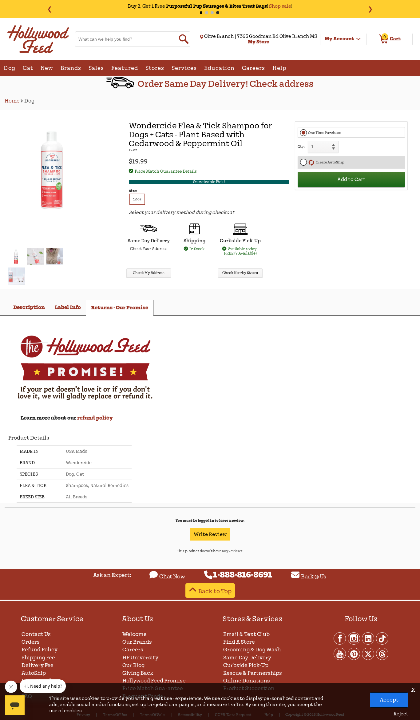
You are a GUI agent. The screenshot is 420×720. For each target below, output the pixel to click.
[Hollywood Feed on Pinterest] (354, 653)
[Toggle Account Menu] (358, 39)
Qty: (301, 147)
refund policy (95, 418)
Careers (132, 650)
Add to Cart (351, 179)
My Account (339, 39)
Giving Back (137, 673)
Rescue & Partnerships (252, 673)
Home (12, 101)
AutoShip (34, 673)
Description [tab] (29, 307)
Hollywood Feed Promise (154, 681)
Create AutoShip (329, 162)
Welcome (134, 634)
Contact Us (36, 634)
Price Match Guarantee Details (166, 171)
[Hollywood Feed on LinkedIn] (368, 638)
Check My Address (148, 273)
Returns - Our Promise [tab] (119, 307)
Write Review (210, 534)
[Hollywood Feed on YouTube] (340, 653)
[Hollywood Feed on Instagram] (354, 638)
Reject (401, 714)
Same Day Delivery (247, 658)
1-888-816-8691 (242, 575)
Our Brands (137, 642)
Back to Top (215, 591)
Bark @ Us (313, 576)
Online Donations (246, 681)
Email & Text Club (246, 634)
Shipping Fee (38, 658)
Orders (31, 642)
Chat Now (172, 576)
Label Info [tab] (68, 307)
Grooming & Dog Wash (252, 650)
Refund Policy (39, 650)
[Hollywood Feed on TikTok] (382, 638)
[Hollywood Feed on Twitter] (368, 653)
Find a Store (239, 642)
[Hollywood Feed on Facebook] (340, 638)
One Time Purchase (324, 133)
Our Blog (133, 665)
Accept (389, 700)
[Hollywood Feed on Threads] (382, 653)
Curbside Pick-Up (245, 665)
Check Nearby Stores (240, 273)
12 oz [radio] (137, 199)
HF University (140, 658)
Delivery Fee (37, 665)
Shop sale (262, 6)
